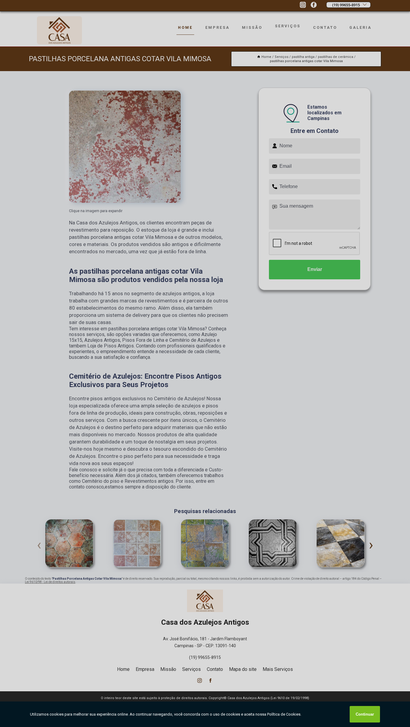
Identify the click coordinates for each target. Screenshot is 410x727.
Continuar (365, 714)
